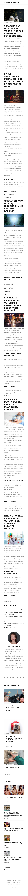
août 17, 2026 (7, 801)
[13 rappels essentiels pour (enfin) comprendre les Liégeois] (14, 853)
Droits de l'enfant (11, 623)
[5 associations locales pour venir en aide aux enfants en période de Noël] (14, 638)
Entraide (17, 623)
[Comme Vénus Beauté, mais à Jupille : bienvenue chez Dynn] (14, 790)
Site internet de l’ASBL (9, 194)
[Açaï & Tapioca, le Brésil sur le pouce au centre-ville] (14, 824)
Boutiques (11, 884)
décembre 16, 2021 (17, 38)
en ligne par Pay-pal (14, 592)
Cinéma (7, 703)
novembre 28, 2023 (9, 746)
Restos (19, 882)
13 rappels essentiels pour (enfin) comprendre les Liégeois (13, 859)
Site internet (7, 291)
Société (7, 22)
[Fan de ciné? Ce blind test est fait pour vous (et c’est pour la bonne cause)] (14, 696)
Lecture (18, 884)
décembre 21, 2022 (8, 774)
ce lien (12, 284)
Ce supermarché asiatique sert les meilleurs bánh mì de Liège (14, 844)
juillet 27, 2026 (6, 847)
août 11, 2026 (6, 818)
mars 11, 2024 (8, 715)
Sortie (8, 882)
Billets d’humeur (17, 880)
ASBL (5, 623)
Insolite (9, 880)
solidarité (9, 625)
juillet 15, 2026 (6, 862)
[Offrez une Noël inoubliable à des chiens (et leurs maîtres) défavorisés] (14, 726)
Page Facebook (7, 197)
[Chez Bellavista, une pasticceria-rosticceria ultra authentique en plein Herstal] (14, 808)
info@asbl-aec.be (16, 510)
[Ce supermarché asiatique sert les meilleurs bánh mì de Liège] (14, 838)
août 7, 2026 (6, 832)
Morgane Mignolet (9, 38)
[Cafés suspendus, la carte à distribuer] (14, 757)
